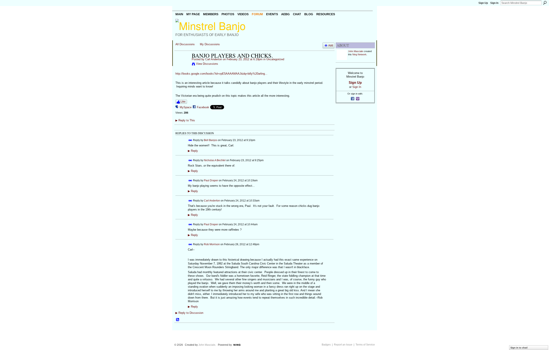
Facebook (203, 107)
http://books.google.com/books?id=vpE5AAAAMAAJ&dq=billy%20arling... (221, 73)
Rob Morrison (212, 244)
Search (545, 3)
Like (183, 101)
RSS (178, 320)
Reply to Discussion (189, 312)
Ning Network (359, 54)
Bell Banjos (210, 140)
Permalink (190, 140)
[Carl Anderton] (182, 64)
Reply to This (185, 120)
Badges (326, 344)
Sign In (494, 3)
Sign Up (483, 3)
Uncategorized (275, 59)
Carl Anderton (213, 59)
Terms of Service (365, 344)
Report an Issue (343, 344)
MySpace (186, 107)
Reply (193, 150)
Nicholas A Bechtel (215, 160)
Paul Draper (211, 180)
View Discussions (207, 63)
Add (330, 45)
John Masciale (355, 51)
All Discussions (185, 44)
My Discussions (210, 44)
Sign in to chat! (519, 347)
